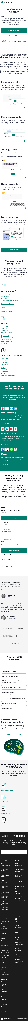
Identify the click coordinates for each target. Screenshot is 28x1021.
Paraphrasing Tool (6, 813)
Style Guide (3, 957)
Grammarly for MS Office (5, 893)
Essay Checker (4, 933)
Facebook (5, 1004)
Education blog (18, 896)
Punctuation (4, 358)
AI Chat (3, 940)
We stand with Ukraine (18, 924)
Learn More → (5, 444)
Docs (2, 863)
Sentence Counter (5, 955)
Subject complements (7, 311)
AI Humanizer (4, 928)
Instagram (5, 1007)
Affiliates (17, 935)
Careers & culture (19, 930)
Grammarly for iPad (5, 907)
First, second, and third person (9, 300)
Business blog (18, 898)
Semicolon (4, 362)
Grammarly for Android (4, 910)
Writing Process (18, 888)
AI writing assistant (19, 886)
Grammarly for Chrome (4, 879)
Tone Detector (4, 945)
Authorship (3, 967)
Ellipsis (3, 373)
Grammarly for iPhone (4, 904)
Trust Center (18, 939)
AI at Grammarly (19, 881)
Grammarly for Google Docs (4, 897)
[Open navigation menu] (25, 2)
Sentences (4, 328)
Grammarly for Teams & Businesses (19, 868)
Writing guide (5, 326)
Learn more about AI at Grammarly (11, 734)
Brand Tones (4, 965)
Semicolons (4, 371)
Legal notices (18, 959)
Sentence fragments (7, 341)
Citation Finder (4, 969)
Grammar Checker (5, 919)
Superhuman (20, 919)
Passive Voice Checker (4, 988)
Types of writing (5, 336)
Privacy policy (18, 942)
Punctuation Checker (7, 790)
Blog (16, 891)
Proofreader (4, 991)
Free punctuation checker (8, 375)
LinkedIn (5, 1011)
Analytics (3, 962)
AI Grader (3, 972)
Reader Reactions (5, 974)
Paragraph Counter (5, 952)
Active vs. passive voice (7, 304)
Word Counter (4, 948)
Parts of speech (5, 296)
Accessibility (18, 956)
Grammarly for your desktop (5, 866)
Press (16, 932)
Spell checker (5, 366)
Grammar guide (5, 294)
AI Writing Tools (4, 943)
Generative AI (18, 884)
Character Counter (5, 950)
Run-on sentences (6, 339)
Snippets (3, 960)
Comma (3, 307)
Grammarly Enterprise (17, 872)
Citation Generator (5, 931)
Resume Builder (4, 977)
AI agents (3, 923)
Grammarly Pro (18, 865)
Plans (16, 863)
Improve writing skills (7, 338)
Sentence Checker (6, 802)
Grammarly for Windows (4, 870)
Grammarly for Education (18, 876)
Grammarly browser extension (5, 876)
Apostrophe (4, 364)
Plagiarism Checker (5, 921)
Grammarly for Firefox (4, 887)
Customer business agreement (19, 947)
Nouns (3, 309)
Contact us (3, 1002)
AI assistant (17, 879)
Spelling (3, 368)
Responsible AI (18, 927)
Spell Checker (4, 979)
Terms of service (19, 944)
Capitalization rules (6, 302)
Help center (3, 999)
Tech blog (17, 893)
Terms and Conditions (20, 40)
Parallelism (4, 306)
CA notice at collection (18, 951)
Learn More (4, 423)
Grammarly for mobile (4, 900)
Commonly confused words (9, 370)
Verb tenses (4, 298)
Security (17, 954)
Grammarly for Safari (4, 883)
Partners (17, 937)
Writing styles (5, 334)
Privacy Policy (5, 41)
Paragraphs (4, 330)
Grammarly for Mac (5, 873)
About (16, 921)
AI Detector (4, 825)
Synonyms (4, 343)
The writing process (6, 332)
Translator (3, 938)
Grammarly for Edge (5, 890)
